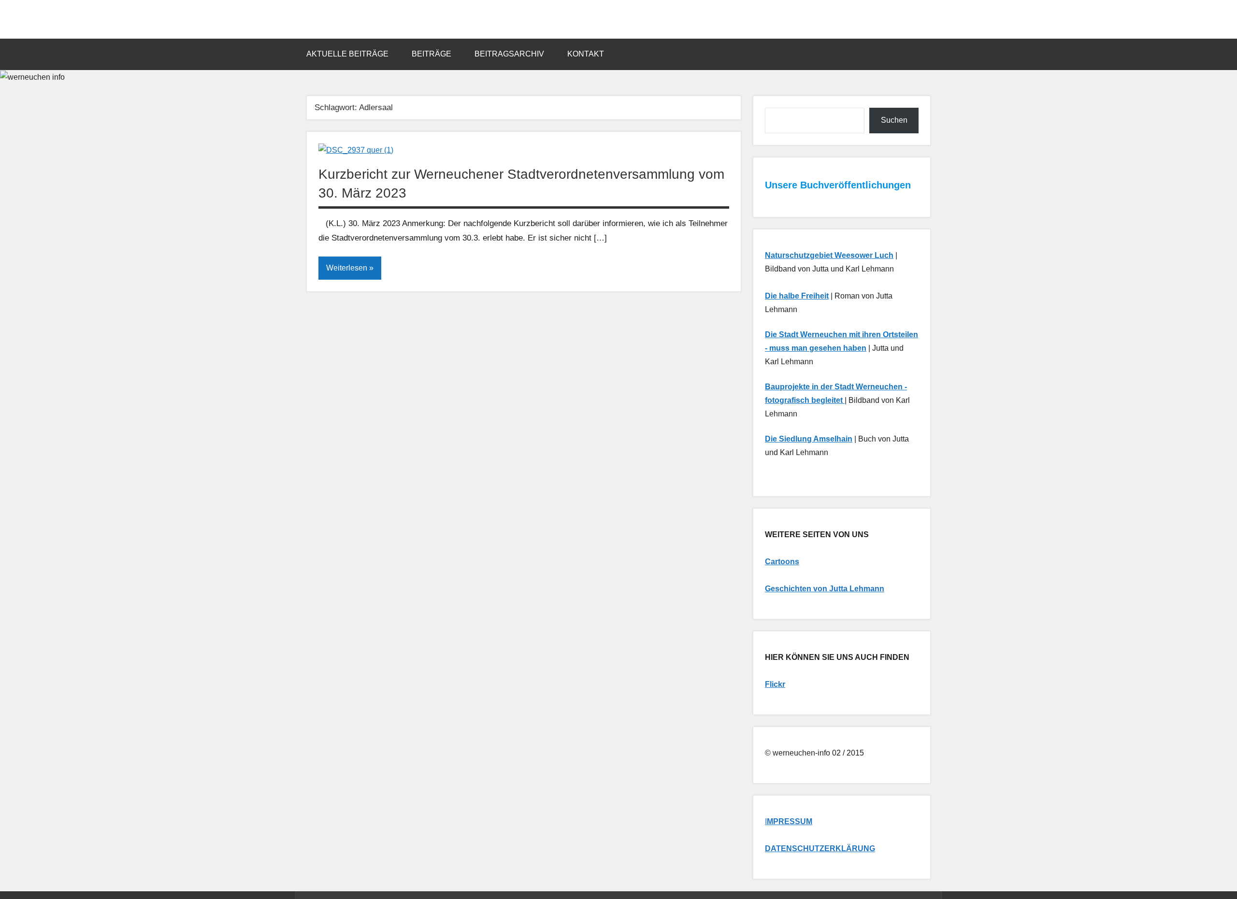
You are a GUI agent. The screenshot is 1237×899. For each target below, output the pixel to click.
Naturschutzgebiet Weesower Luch (829, 255)
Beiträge (431, 54)
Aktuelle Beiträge (347, 54)
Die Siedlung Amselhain (808, 439)
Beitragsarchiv (509, 54)
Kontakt (585, 54)
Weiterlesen (346, 268)
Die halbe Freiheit (797, 296)
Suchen (894, 120)
